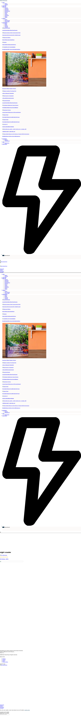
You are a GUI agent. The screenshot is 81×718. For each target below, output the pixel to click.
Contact (4, 659)
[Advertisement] (40, 542)
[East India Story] (3, 0)
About (3, 660)
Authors (4, 658)
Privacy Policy (5, 661)
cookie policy (27, 710)
